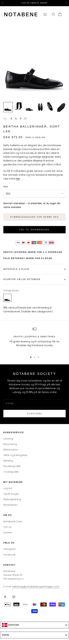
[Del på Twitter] (16, 118)
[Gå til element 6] (61, 107)
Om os (7, 527)
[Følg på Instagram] (13, 596)
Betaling (8, 460)
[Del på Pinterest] (20, 118)
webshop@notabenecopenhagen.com (35, 586)
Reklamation (10, 449)
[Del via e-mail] (25, 118)
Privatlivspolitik (11, 466)
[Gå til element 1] (8, 107)
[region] (34, 339)
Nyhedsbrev (10, 504)
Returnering (10, 444)
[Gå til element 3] (29, 107)
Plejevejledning (12, 499)
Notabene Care (12, 521)
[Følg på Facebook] (5, 596)
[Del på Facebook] (11, 118)
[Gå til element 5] (51, 107)
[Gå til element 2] (18, 106)
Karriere (7, 532)
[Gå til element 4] (40, 107)
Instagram (9, 549)
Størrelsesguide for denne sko (34, 216)
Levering (8, 438)
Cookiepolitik (11, 472)
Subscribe (34, 413)
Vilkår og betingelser (15, 455)
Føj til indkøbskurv (34, 229)
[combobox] (34, 625)
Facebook (9, 554)
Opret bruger (11, 494)
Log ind (7, 488)
